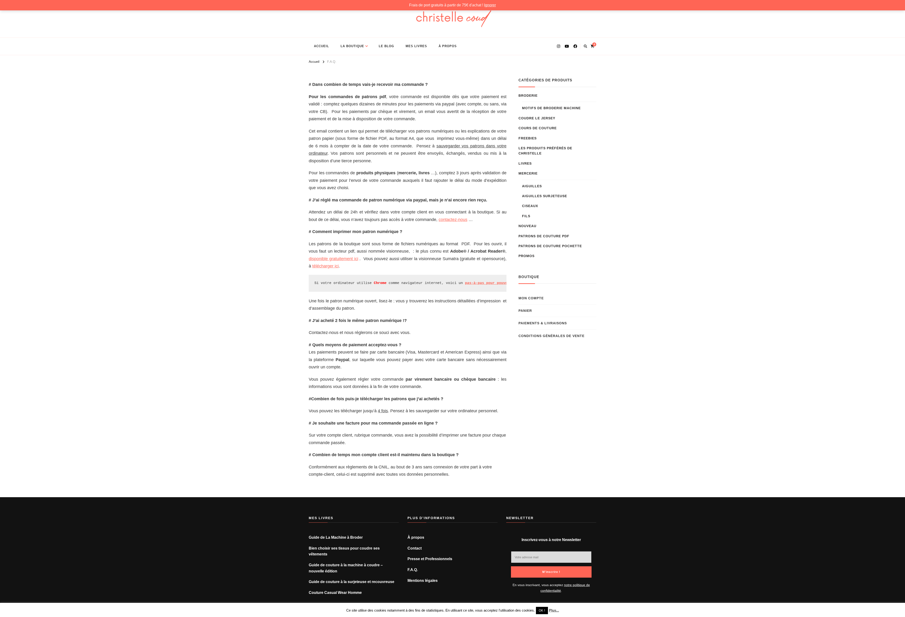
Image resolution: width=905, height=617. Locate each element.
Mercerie (528, 173)
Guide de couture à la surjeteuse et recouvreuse (351, 582)
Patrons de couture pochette (550, 246)
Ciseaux (530, 206)
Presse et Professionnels (429, 559)
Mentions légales (422, 581)
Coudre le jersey (536, 118)
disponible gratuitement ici (333, 258)
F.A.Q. (412, 570)
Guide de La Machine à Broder (336, 537)
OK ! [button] (542, 610)
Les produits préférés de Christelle (545, 150)
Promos (526, 256)
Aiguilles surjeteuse (544, 196)
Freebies (527, 138)
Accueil (321, 46)
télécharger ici (325, 266)
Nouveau (527, 226)
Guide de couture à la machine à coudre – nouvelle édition (346, 568)
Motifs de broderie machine (551, 108)
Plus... (554, 610)
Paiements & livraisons (542, 323)
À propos (448, 46)
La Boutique (352, 46)
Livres (525, 163)
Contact (414, 548)
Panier (525, 311)
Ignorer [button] (490, 5)
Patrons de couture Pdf (543, 236)
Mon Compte (531, 298)
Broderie (528, 95)
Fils (526, 216)
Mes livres (416, 46)
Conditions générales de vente (551, 336)
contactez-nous (453, 219)
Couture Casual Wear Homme (335, 593)
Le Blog (386, 46)
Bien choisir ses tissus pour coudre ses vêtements (344, 551)
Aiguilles (532, 186)
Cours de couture (537, 128)
